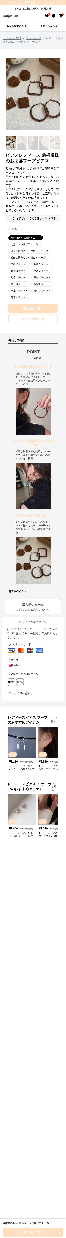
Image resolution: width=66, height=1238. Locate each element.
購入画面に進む (33, 308)
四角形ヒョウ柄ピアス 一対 (26, 237)
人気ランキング (49, 26)
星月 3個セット (19, 284)
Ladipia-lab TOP (12, 38)
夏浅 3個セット (19, 290)
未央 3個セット (42, 290)
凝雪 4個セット (19, 297)
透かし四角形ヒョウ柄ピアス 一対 (29, 251)
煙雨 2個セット (19, 264)
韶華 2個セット (42, 264)
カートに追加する (33, 318)
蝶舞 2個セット (19, 270)
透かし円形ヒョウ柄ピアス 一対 (28, 257)
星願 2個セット (42, 270)
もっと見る (54, 720)
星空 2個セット (42, 277)
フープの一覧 (33, 38)
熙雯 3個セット (42, 284)
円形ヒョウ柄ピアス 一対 (25, 244)
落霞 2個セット (19, 277)
